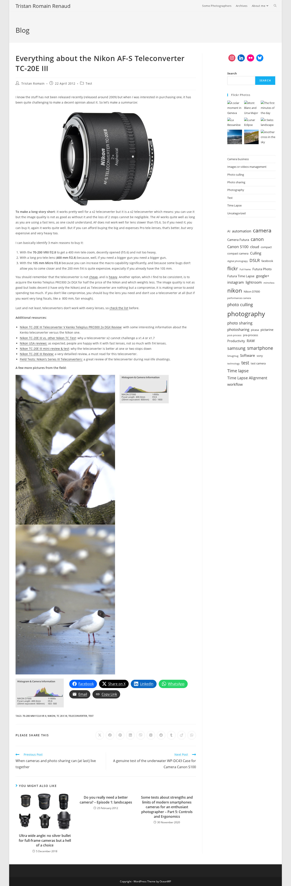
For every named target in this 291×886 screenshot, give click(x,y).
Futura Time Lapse (240, 276)
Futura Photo (262, 269)
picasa (255, 330)
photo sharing (239, 323)
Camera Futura (238, 239)
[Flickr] (250, 58)
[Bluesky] (260, 58)
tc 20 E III (62, 715)
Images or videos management (247, 167)
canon (257, 239)
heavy (113, 277)
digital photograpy (237, 261)
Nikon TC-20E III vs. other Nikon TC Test (48, 338)
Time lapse (238, 371)
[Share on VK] (151, 735)
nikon (51, 715)
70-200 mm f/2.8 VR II (34, 715)
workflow (235, 384)
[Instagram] (232, 58)
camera (262, 230)
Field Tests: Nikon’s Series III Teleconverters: (51, 359)
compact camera (237, 253)
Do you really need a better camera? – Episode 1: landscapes (106, 799)
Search (232, 73)
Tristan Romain (33, 83)
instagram (235, 282)
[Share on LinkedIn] (130, 735)
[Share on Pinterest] (120, 735)
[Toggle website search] (275, 6)
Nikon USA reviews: (33, 343)
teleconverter (77, 715)
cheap (93, 277)
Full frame (245, 269)
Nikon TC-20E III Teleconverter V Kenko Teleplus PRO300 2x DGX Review (70, 327)
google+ (262, 275)
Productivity (236, 341)
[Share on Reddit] (161, 735)
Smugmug (232, 355)
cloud (254, 246)
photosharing (238, 329)
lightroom (254, 282)
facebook (267, 261)
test (91, 715)
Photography (235, 190)
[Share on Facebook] (110, 735)
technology (233, 363)
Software (247, 355)
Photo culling (235, 174)
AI (228, 231)
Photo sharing (236, 182)
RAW (251, 340)
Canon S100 (237, 246)
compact (266, 247)
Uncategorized (236, 213)
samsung (236, 348)
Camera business (238, 159)
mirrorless (269, 282)
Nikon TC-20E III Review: (37, 354)
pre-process (250, 335)
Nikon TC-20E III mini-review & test (44, 349)
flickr (232, 268)
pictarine (267, 329)
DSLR (254, 260)
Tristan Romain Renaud (43, 5)
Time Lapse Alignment (247, 377)
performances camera (239, 298)
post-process (234, 335)
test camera (258, 363)
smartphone (260, 348)
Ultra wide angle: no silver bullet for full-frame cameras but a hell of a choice (45, 840)
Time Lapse (234, 205)
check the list (118, 308)
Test (89, 83)
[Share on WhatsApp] (191, 735)
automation (241, 231)
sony (260, 356)
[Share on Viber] (140, 735)
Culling (255, 253)
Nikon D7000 (252, 291)
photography (246, 314)
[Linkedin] (241, 58)
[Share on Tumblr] (171, 735)
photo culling (240, 304)
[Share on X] (99, 735)
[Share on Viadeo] (181, 735)
